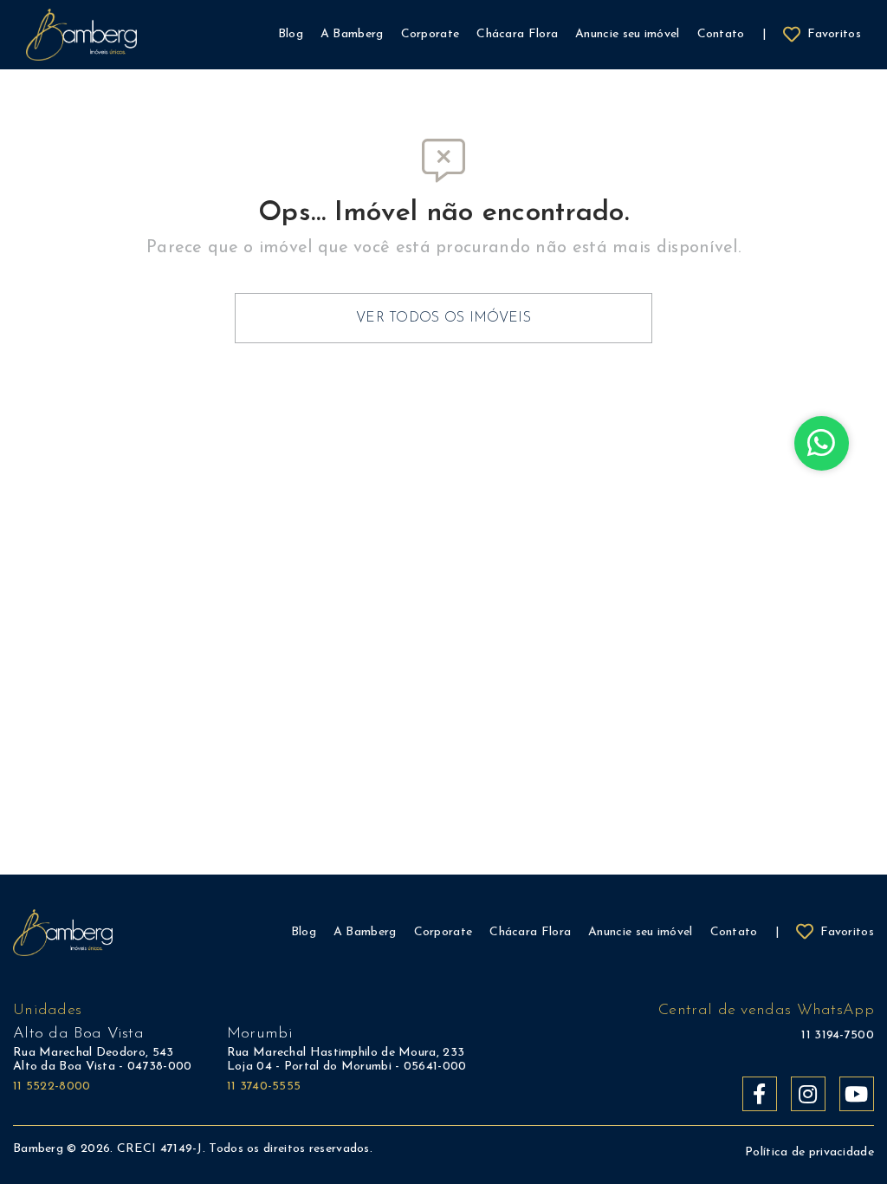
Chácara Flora (530, 932)
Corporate (443, 932)
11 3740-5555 (264, 1086)
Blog (303, 932)
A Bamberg (365, 932)
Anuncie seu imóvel (640, 932)
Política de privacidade (809, 1152)
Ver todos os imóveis (443, 318)
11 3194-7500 (837, 1035)
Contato (734, 932)
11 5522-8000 (52, 1086)
